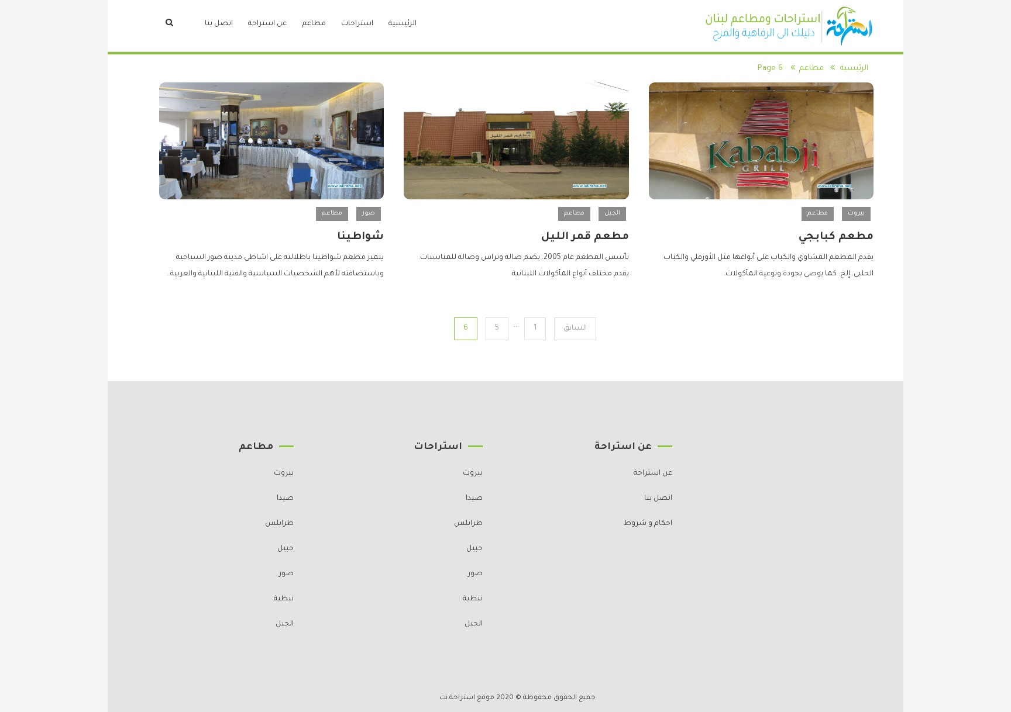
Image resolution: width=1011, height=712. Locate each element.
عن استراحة (267, 24)
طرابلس (468, 524)
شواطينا (360, 237)
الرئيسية (402, 24)
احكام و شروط (648, 524)
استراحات (357, 24)
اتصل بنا (219, 24)
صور (368, 213)
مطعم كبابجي (836, 237)
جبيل (474, 549)
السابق (575, 328)
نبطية (473, 599)
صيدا (474, 499)
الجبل (612, 213)
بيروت (856, 213)
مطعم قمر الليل (585, 237)
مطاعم (314, 24)
